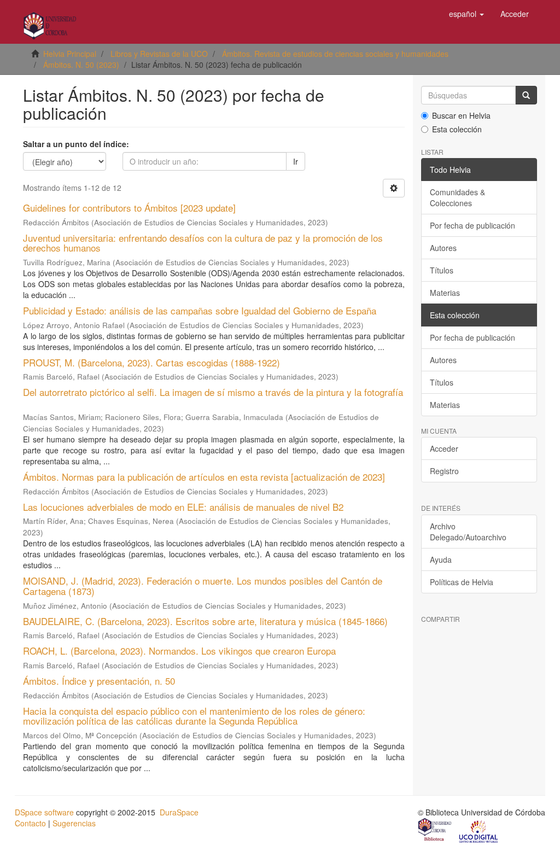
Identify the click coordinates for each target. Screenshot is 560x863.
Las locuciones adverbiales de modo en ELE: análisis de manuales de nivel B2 (183, 507)
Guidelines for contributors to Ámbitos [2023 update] (129, 207)
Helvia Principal (69, 53)
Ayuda (441, 559)
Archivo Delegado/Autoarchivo (468, 532)
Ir (295, 161)
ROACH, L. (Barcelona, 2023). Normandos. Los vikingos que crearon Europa (179, 650)
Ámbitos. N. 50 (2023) (81, 64)
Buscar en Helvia (461, 115)
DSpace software (44, 812)
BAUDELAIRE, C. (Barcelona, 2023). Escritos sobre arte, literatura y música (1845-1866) (205, 621)
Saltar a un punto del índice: (76, 143)
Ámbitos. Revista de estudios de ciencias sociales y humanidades (335, 53)
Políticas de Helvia (461, 581)
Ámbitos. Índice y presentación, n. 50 (99, 680)
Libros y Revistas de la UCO (159, 53)
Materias (445, 292)
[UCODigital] (479, 830)
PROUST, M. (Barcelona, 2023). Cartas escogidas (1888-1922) (151, 362)
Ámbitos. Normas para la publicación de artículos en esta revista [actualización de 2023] (204, 476)
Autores (443, 247)
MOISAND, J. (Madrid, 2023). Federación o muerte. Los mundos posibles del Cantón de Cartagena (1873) (202, 586)
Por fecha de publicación (472, 225)
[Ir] (526, 95)
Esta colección (457, 129)
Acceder (444, 448)
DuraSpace (179, 812)
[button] (466, 13)
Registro (444, 470)
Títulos (441, 270)
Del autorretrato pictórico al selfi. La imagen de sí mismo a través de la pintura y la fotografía (213, 392)
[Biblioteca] (435, 830)
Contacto (30, 823)
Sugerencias (74, 823)
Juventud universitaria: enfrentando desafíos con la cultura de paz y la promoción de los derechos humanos (203, 243)
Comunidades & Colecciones (457, 197)
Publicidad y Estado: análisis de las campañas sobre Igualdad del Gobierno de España (199, 310)
